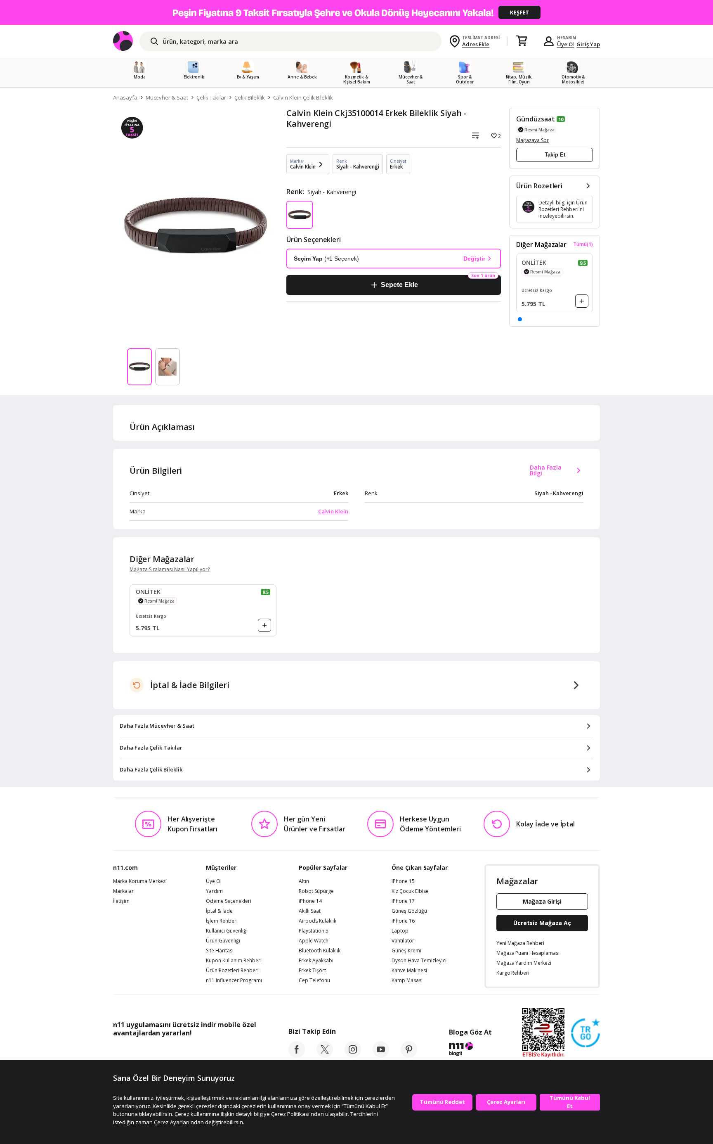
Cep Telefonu (314, 980)
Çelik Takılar (211, 97)
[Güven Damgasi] (585, 1033)
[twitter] (324, 1055)
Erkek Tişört (312, 970)
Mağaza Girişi (542, 901)
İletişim (121, 901)
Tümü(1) (583, 244)
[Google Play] (189, 1051)
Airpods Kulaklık (317, 921)
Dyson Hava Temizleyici (419, 960)
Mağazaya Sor (532, 140)
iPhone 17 (403, 901)
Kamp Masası (407, 980)
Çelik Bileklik (249, 97)
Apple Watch (313, 941)
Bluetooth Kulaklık (319, 950)
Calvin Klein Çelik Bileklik (303, 97)
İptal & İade (219, 911)
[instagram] (353, 1055)
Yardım (214, 891)
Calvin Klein (333, 511)
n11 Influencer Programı (234, 980)
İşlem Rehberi (222, 921)
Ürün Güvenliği (223, 941)
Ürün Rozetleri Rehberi (232, 970)
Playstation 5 (313, 931)
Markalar (123, 891)
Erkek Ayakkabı (316, 960)
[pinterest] (409, 1055)
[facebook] (296, 1055)
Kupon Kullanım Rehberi (234, 960)
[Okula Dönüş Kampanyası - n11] (356, 12)
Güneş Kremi (406, 950)
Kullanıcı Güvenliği (227, 931)
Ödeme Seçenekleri (228, 901)
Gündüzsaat (535, 119)
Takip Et (555, 155)
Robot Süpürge (316, 891)
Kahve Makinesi (409, 970)
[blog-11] (470, 1050)
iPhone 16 (403, 921)
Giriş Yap (588, 44)
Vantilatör (403, 941)
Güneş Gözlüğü (409, 911)
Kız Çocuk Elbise (410, 891)
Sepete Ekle (399, 284)
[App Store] (138, 1051)
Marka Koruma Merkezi (140, 881)
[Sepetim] (521, 41)
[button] (520, 319)
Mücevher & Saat (167, 97)
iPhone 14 (310, 901)
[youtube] (381, 1055)
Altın (304, 881)
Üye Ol (565, 44)
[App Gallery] (237, 1051)
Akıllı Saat (310, 911)
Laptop (400, 931)
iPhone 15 (403, 881)
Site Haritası (220, 950)
